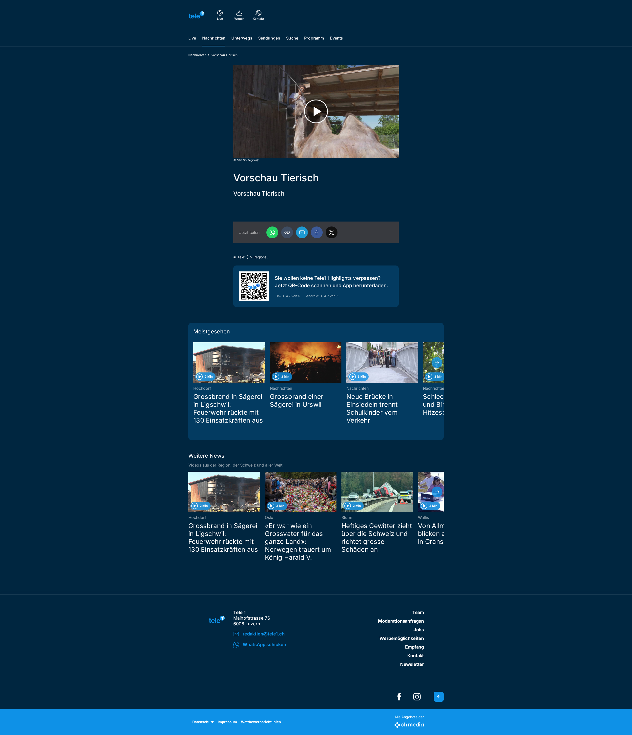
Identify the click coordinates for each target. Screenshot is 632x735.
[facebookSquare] (399, 697)
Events (336, 38)
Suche (292, 38)
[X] (331, 232)
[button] (287, 232)
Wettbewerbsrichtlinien (261, 722)
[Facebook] (317, 232)
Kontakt (415, 655)
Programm (314, 38)
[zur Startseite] (196, 15)
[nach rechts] (437, 362)
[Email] (302, 232)
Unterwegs (241, 38)
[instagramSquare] (417, 697)
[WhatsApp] (272, 232)
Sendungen (269, 38)
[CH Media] (409, 724)
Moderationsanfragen (401, 621)
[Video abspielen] (316, 111)
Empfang (414, 647)
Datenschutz (203, 722)
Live (192, 38)
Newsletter (412, 664)
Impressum (227, 722)
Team (418, 612)
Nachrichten (214, 38)
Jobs (419, 629)
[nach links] (195, 362)
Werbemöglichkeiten (401, 638)
